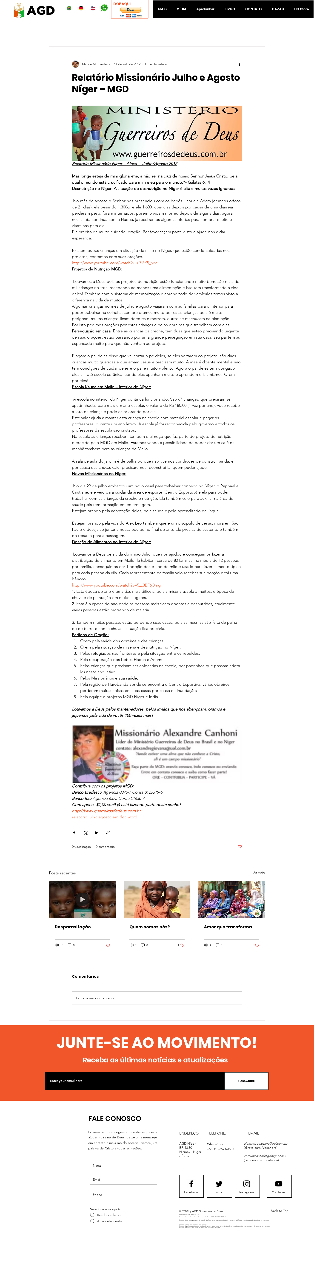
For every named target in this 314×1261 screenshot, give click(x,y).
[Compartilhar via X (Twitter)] (85, 832)
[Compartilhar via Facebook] (74, 832)
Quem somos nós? (149, 927)
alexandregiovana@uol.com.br (265, 1143)
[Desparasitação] (82, 899)
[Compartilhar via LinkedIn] (96, 832)
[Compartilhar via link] (108, 832)
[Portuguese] (70, 8)
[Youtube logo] (278, 1183)
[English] (94, 8)
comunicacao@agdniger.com (264, 1156)
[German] (82, 8)
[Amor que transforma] (231, 899)
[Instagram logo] (246, 1183)
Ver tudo (259, 872)
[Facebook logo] (191, 1183)
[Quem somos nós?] (157, 899)
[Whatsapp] (104, 7)
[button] (131, 12)
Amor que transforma (228, 927)
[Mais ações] (239, 64)
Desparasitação (73, 927)
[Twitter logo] (219, 1183)
